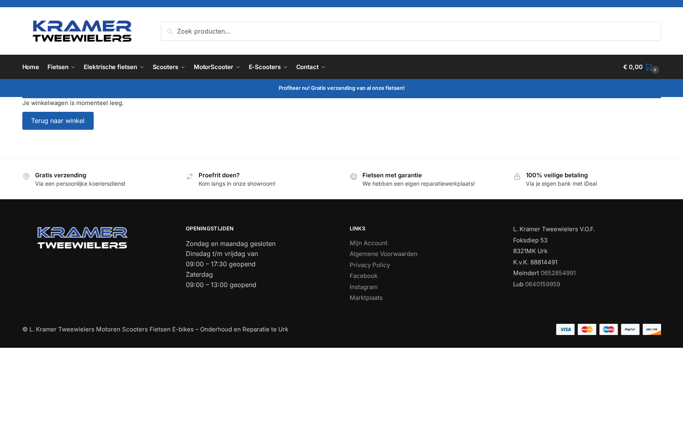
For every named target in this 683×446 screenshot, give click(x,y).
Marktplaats (366, 297)
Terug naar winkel (58, 121)
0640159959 (542, 284)
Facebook (364, 275)
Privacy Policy (370, 265)
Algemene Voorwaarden (383, 254)
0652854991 (558, 273)
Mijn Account (369, 243)
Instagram (364, 287)
